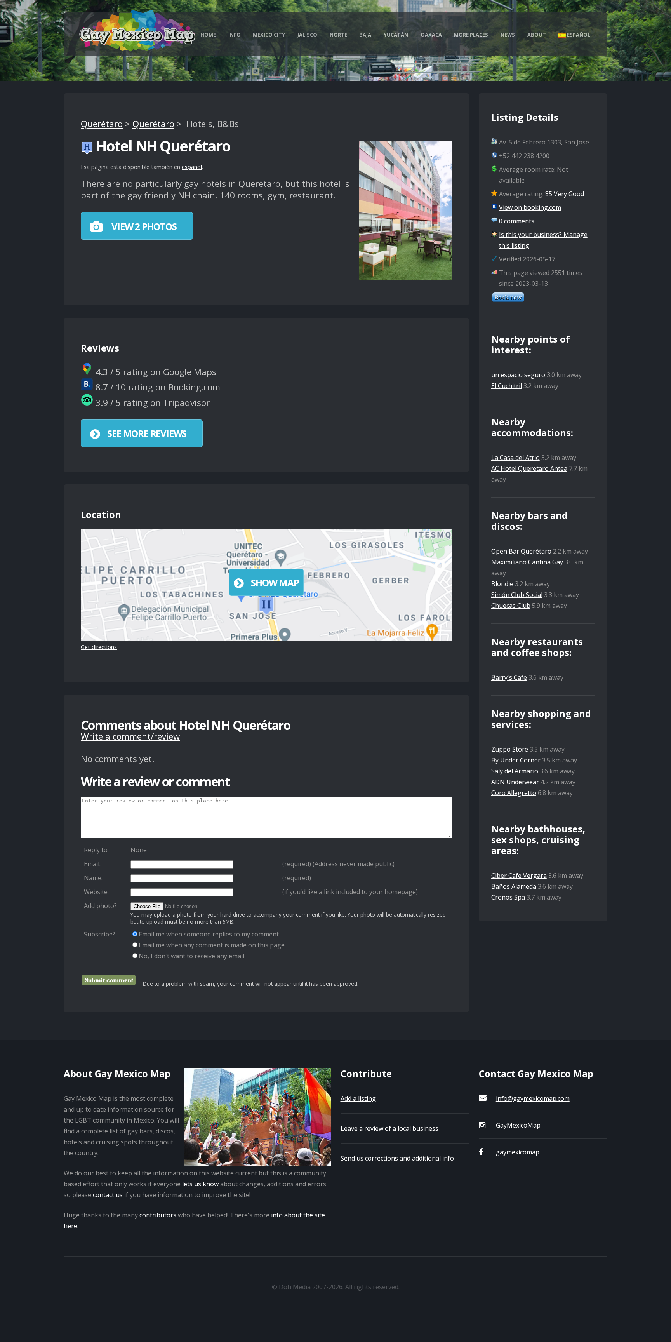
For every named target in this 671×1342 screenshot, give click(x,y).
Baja (365, 34)
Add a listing (358, 1098)
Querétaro (102, 124)
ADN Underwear (515, 782)
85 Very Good (564, 194)
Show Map (275, 582)
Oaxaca (431, 34)
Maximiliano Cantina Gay (527, 562)
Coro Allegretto (513, 792)
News (508, 34)
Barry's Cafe (509, 677)
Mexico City (269, 34)
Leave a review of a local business (389, 1128)
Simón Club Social (516, 594)
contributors (157, 1215)
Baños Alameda (513, 886)
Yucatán (396, 34)
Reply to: (96, 850)
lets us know (200, 1184)
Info (234, 34)
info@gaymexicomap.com (533, 1098)
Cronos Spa (508, 897)
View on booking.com (530, 207)
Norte (338, 34)
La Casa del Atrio (515, 457)
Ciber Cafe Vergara (519, 875)
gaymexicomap (517, 1152)
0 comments (516, 221)
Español (578, 34)
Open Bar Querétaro (521, 551)
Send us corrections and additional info (397, 1158)
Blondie (502, 584)
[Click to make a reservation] (508, 300)
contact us (108, 1195)
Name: (93, 878)
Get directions (99, 647)
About (536, 34)
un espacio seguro (518, 375)
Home (208, 34)
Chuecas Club (510, 605)
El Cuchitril (506, 385)
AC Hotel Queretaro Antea (529, 468)
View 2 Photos (143, 226)
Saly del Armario (514, 771)
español (192, 167)
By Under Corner (516, 760)
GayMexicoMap (518, 1125)
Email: (92, 864)
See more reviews (146, 433)
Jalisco (307, 34)
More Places (471, 34)
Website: (96, 892)
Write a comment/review (130, 736)
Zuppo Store (509, 749)
